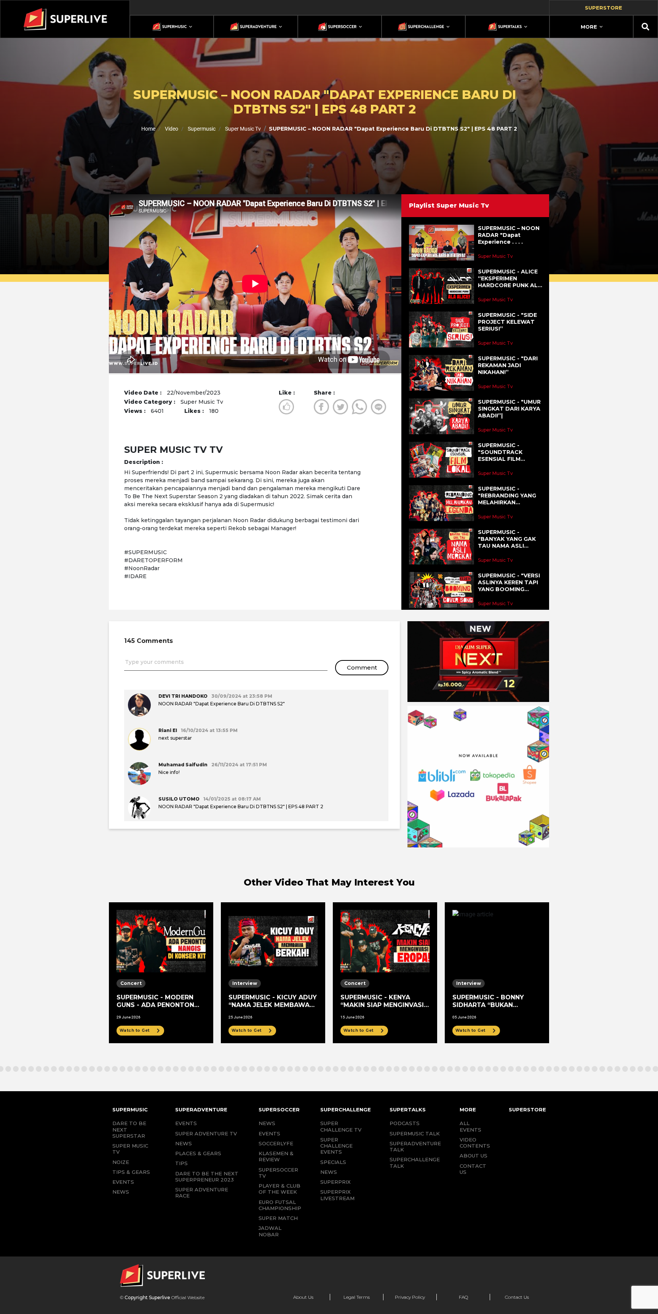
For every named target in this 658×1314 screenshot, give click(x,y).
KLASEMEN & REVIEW (276, 1156)
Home (148, 129)
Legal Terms (356, 1297)
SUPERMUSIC (130, 1109)
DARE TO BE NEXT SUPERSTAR (129, 1129)
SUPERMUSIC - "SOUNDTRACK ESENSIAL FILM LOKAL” (500, 452)
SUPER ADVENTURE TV (206, 1133)
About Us (303, 1297)
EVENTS (123, 1182)
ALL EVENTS (470, 1126)
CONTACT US (473, 1169)
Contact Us (517, 1297)
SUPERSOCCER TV (278, 1173)
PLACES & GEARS (198, 1153)
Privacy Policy (410, 1297)
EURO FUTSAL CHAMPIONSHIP (280, 1205)
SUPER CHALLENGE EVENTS (336, 1146)
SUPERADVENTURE (201, 1109)
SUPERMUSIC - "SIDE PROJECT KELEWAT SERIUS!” (507, 322)
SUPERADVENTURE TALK (415, 1146)
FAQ (463, 1297)
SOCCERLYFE (276, 1143)
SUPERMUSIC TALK (415, 1133)
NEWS (120, 1192)
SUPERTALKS (408, 1109)
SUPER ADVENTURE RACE (201, 1192)
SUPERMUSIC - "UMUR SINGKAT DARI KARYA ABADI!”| (509, 408)
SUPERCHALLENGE (345, 1109)
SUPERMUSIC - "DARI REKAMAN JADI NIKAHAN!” (508, 365)
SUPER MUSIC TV (130, 1149)
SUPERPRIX (335, 1182)
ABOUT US (473, 1156)
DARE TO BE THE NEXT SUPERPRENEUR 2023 (206, 1176)
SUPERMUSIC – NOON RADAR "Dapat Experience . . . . (509, 235)
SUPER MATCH (278, 1218)
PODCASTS (405, 1123)
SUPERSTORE (527, 1109)
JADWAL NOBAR (270, 1231)
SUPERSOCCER (279, 1109)
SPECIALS (333, 1162)
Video (171, 129)
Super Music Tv (242, 129)
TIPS (181, 1163)
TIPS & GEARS (131, 1172)
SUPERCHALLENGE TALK (415, 1162)
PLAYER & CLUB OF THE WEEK (279, 1189)
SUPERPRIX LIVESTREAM (337, 1195)
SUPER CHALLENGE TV (340, 1126)
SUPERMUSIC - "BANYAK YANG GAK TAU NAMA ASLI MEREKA (507, 539)
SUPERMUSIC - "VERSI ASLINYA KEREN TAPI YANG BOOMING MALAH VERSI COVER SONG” (509, 582)
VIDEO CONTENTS (475, 1143)
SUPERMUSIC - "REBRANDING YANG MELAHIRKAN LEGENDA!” (507, 495)
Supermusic (201, 129)
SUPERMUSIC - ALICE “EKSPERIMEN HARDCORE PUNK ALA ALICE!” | (510, 278)
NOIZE (120, 1162)
